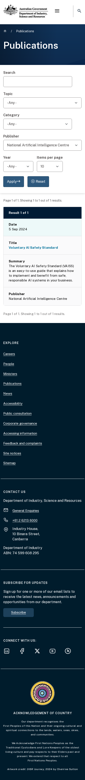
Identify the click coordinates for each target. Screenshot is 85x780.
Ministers (10, 374)
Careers (9, 354)
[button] (57, 11)
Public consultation (17, 413)
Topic (8, 94)
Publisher (11, 136)
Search (9, 73)
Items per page (50, 157)
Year (7, 157)
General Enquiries (25, 510)
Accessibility (12, 403)
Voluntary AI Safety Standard (33, 247)
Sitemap (9, 463)
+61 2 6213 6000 (24, 520)
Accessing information (20, 433)
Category (11, 115)
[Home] (25, 7)
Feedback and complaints (22, 443)
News (7, 393)
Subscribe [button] (18, 612)
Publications (12, 383)
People (8, 364)
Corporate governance (20, 423)
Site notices (12, 453)
